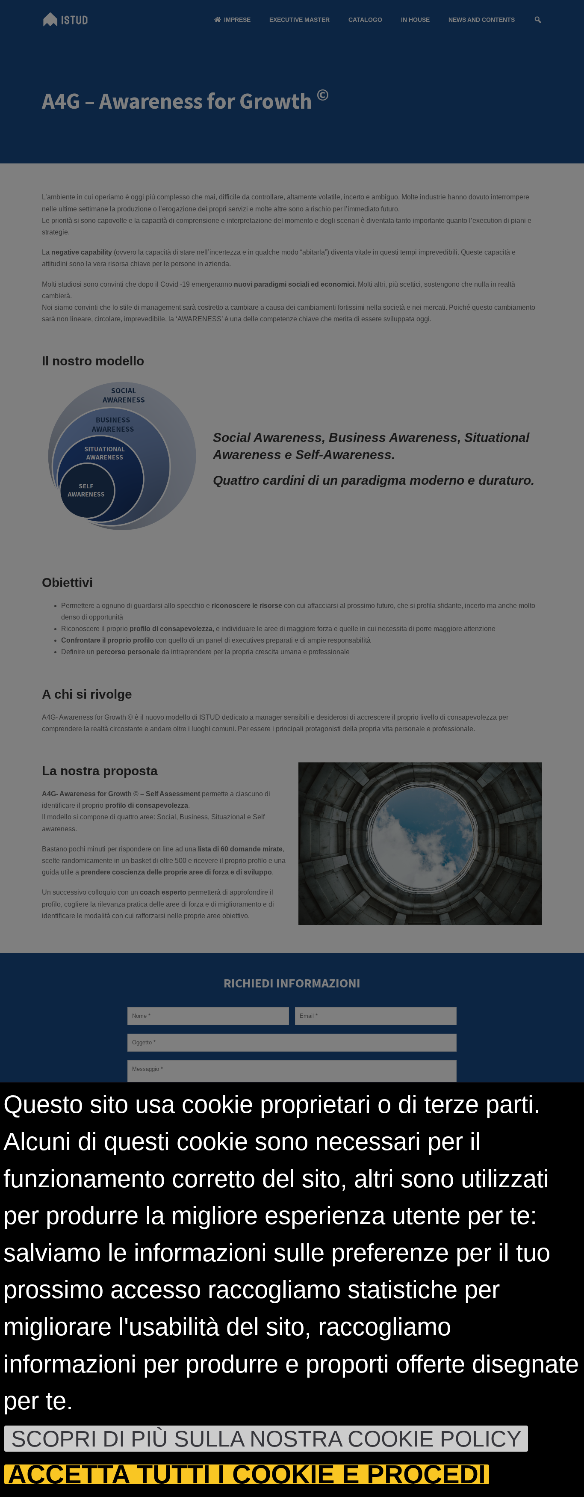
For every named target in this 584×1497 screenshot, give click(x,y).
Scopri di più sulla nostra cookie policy (266, 1438)
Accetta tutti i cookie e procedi (247, 1474)
